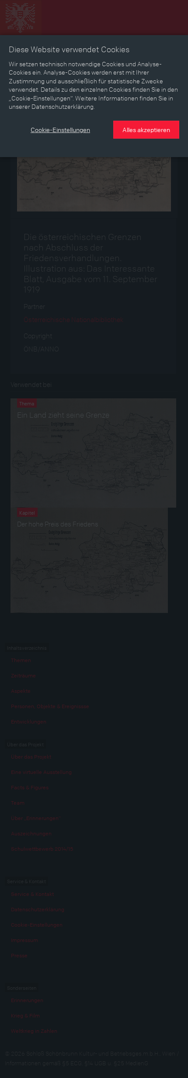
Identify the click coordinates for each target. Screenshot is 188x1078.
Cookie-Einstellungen (60, 129)
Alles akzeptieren (146, 129)
